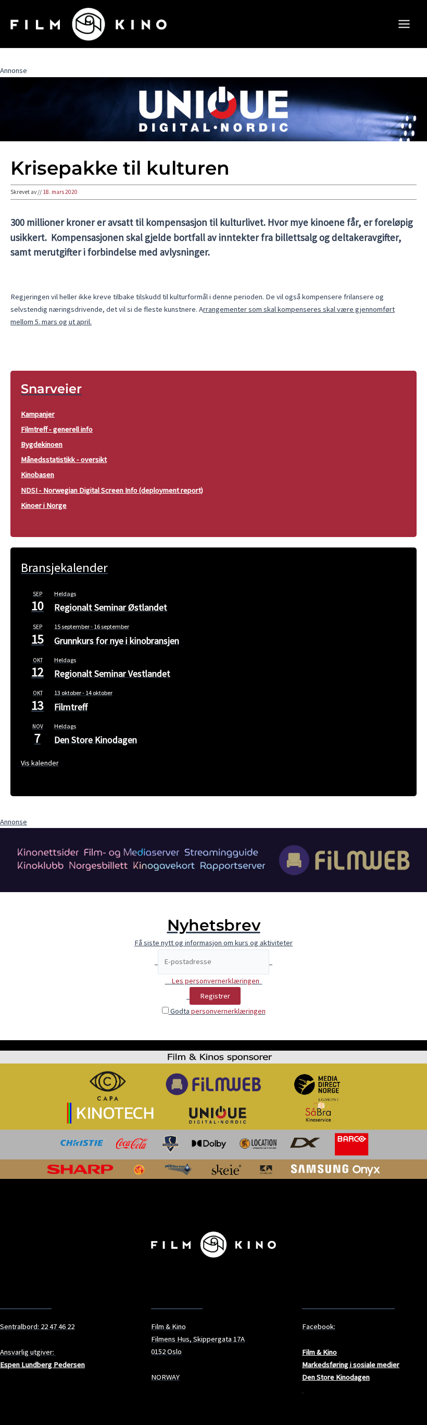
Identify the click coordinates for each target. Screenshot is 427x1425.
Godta (217, 1011)
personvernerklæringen (228, 1011)
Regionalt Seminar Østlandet (110, 607)
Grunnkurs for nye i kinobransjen (116, 641)
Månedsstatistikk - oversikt (64, 459)
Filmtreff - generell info (57, 429)
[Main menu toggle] (404, 23)
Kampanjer (38, 414)
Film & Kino (319, 1352)
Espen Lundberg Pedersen (42, 1364)
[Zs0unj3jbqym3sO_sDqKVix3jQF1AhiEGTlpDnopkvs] (213, 108)
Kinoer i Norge (44, 505)
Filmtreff (70, 707)
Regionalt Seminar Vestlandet (112, 673)
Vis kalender (40, 763)
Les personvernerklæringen (215, 980)
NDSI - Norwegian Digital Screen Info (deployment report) (112, 490)
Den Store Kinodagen (95, 740)
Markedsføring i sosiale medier (350, 1364)
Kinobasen (37, 474)
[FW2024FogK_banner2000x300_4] (213, 859)
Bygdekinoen (41, 444)
